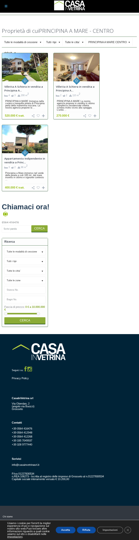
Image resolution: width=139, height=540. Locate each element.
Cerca (39, 228)
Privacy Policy (20, 378)
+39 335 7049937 (22, 440)
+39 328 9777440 (22, 444)
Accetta (65, 530)
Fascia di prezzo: (14, 306)
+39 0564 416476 (22, 428)
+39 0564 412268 (22, 436)
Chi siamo (8, 516)
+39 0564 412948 (22, 432)
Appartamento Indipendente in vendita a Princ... (24, 160)
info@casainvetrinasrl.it (25, 464)
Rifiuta (86, 530)
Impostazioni (110, 530)
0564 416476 (10, 222)
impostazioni (14, 536)
